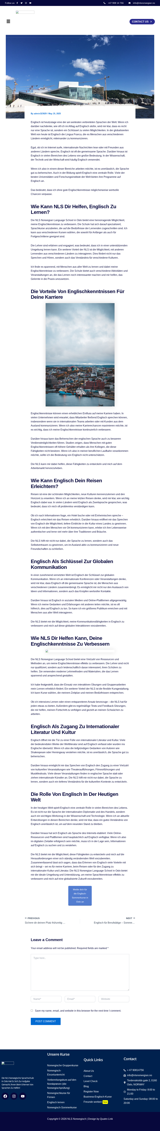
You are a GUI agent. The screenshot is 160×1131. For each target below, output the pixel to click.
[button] (8, 21)
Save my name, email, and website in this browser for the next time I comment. (78, 1010)
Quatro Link (106, 1119)
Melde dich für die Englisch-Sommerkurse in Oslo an (80, 895)
